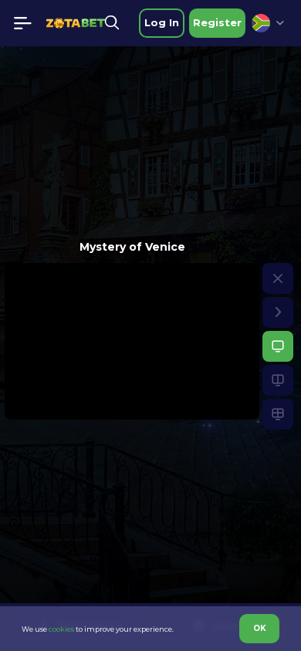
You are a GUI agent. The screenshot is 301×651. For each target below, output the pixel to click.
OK (259, 628)
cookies (61, 629)
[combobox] (267, 23)
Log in (161, 22)
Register (217, 22)
